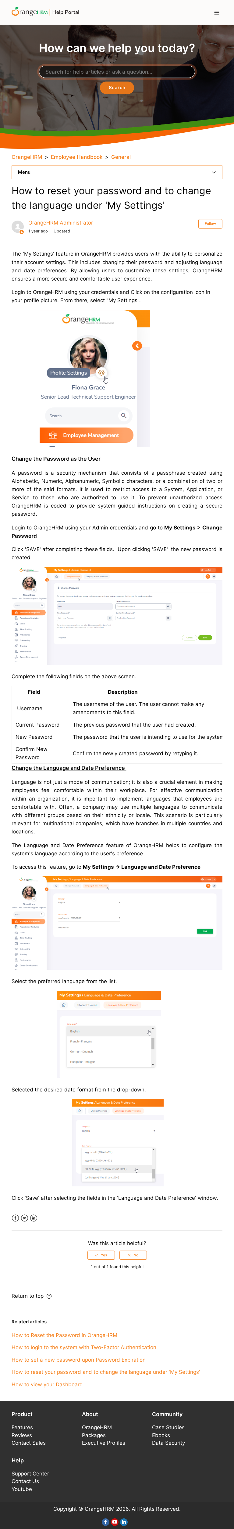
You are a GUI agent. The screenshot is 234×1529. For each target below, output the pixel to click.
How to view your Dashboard (47, 1384)
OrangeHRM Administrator (60, 223)
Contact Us (25, 1481)
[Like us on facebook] (105, 1522)
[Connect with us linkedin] (124, 1522)
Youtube (22, 1489)
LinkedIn (33, 1218)
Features (22, 1427)
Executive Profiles (103, 1443)
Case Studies (168, 1427)
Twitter (24, 1218)
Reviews (22, 1435)
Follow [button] (210, 223)
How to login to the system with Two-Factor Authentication (84, 1347)
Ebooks (161, 1435)
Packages (94, 1435)
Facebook (15, 1218)
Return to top (28, 1296)
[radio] (101, 1255)
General (121, 157)
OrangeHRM (27, 157)
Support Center (30, 1474)
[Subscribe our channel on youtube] (115, 1522)
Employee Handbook (76, 157)
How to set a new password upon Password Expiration (79, 1360)
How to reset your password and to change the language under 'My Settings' (106, 1372)
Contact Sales (29, 1443)
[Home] (47, 12)
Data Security (168, 1443)
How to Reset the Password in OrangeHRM (64, 1335)
